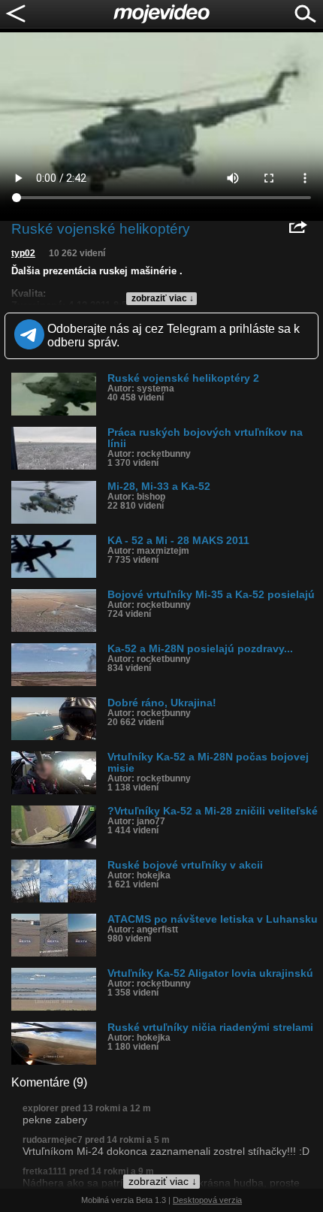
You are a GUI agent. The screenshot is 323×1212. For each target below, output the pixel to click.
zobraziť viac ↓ (162, 298)
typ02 (23, 253)
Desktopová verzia (207, 1199)
